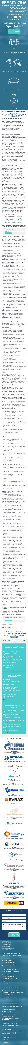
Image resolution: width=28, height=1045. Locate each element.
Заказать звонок (5, 1042)
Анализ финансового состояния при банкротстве (12, 992)
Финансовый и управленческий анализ (10, 973)
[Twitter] (13, 637)
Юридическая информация (8, 948)
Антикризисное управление (8, 989)
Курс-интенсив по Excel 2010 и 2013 (9, 1023)
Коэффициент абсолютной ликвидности (12, 269)
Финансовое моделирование (8, 958)
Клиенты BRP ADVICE (6, 944)
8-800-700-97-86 (18, 8)
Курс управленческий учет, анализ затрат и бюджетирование (11, 1019)
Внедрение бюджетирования (8, 980)
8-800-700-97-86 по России (7, 1036)
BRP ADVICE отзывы (6, 946)
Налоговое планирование (7, 965)
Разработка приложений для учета (9, 981)
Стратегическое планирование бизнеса (10, 971)
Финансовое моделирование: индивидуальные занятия (13, 1014)
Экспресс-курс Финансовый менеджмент (10, 1025)
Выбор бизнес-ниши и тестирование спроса (11, 955)
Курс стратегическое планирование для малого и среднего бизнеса (12, 1021)
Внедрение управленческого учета (9, 978)
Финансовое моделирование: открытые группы (12, 1013)
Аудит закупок (5, 983)
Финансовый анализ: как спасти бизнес (10, 990)
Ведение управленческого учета (9, 964)
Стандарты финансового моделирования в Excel (12, 1006)
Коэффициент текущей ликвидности (12, 287)
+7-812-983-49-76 (17, 11)
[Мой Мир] (17, 637)
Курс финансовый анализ (7, 1016)
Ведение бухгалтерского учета (8, 962)
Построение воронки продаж (8, 960)
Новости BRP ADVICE (6, 942)
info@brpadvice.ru (5, 1039)
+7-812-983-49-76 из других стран (9, 1037)
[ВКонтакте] (11, 637)
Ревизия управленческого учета (9, 997)
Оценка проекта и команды (8, 957)
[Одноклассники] (15, 637)
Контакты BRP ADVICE (6, 949)
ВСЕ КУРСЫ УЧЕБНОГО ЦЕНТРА (8, 1009)
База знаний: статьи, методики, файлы (10, 1004)
